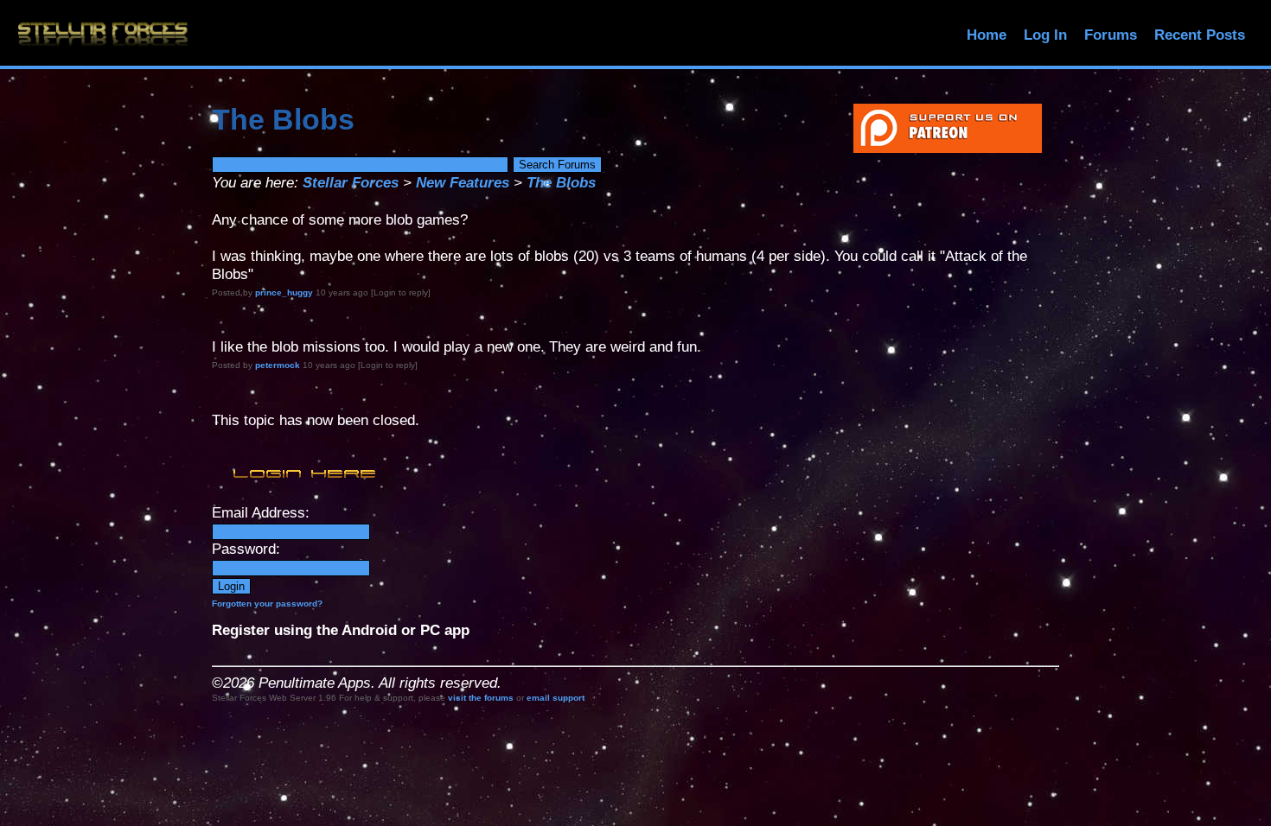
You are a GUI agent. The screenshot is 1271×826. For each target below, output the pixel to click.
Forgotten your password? (267, 603)
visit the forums (481, 697)
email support (555, 697)
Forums (1110, 35)
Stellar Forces (351, 183)
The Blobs (561, 183)
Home (986, 35)
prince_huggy (284, 292)
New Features (462, 183)
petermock (277, 365)
